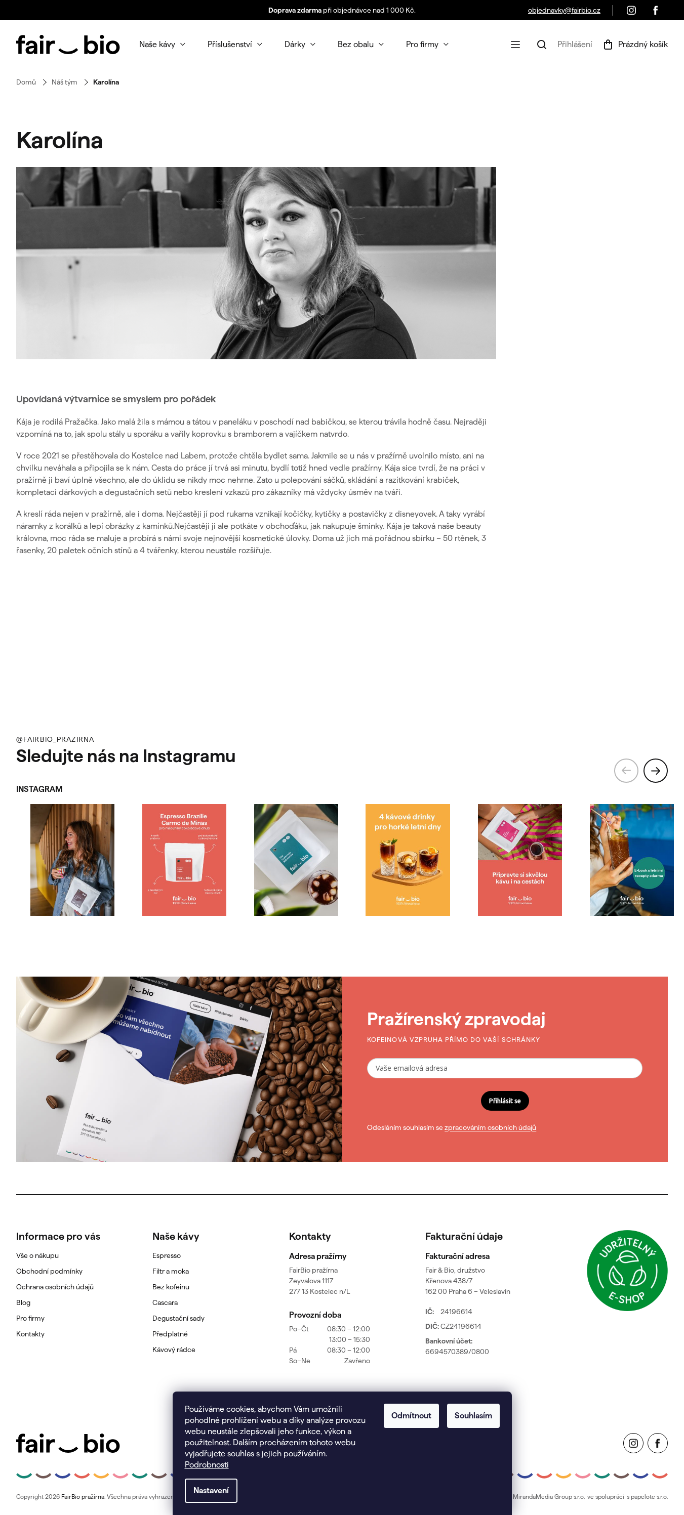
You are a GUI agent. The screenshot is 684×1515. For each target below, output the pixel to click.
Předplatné (170, 1334)
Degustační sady (178, 1318)
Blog (23, 1302)
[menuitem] (162, 44)
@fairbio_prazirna (55, 739)
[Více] (515, 44)
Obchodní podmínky (49, 1271)
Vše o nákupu (37, 1255)
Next (655, 771)
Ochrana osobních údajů (55, 1287)
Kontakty (30, 1334)
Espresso (166, 1255)
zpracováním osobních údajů (490, 1127)
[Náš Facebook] (655, 10)
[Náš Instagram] (631, 10)
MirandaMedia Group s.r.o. (549, 1496)
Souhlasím (473, 1415)
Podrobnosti (207, 1464)
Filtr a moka (170, 1271)
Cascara (165, 1302)
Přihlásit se (505, 1100)
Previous (626, 771)
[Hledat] (542, 44)
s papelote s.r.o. (647, 1496)
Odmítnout (411, 1415)
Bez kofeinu (170, 1287)
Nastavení (211, 1490)
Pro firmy (30, 1318)
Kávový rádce (173, 1349)
